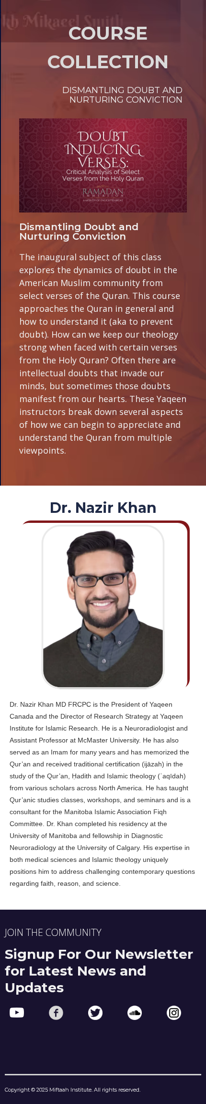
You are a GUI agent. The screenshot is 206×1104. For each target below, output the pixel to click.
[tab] (103, 95)
